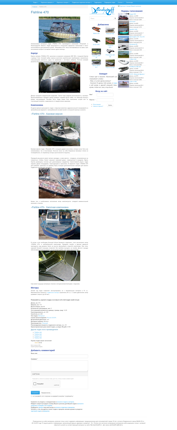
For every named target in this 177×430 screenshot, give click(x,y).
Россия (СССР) (51, 317)
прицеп (40, 407)
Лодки (35, 2)
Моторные (41, 316)
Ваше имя (34, 353)
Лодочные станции (62, 2)
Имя (91, 94)
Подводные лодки (109, 2)
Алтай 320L (96, 44)
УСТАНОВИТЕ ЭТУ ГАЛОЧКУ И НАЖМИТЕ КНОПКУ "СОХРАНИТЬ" (53, 396)
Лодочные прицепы (47, 2)
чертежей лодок (36, 411)
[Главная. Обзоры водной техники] (102, 11)
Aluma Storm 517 (96, 66)
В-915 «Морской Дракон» (137, 74)
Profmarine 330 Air (110, 56)
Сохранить (35, 393)
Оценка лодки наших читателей (41, 340)
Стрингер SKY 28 (96, 56)
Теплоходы (129, 2)
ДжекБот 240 (133, 29)
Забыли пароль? (98, 106)
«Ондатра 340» (110, 46)
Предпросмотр (45, 393)
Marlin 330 (96, 33)
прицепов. (46, 411)
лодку (115, 83)
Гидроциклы (98, 2)
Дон (131, 52)
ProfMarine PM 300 (135, 67)
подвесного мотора (53, 292)
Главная (34, 7)
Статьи (120, 2)
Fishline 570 (38, 336)
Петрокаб (45, 323)
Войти (110, 105)
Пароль (92, 99)
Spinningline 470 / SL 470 (137, 37)
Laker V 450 (133, 81)
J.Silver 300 (133, 59)
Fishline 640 (38, 334)
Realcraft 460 (110, 33)
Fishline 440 (38, 332)
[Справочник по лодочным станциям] (129, 6)
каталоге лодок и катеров (65, 402)
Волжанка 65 (133, 44)
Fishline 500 (38, 338)
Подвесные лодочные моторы (81, 2)
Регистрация (97, 104)
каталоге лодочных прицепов (64, 407)
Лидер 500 (133, 14)
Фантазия (132, 21)
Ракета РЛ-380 (110, 67)
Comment (34, 359)
